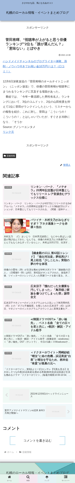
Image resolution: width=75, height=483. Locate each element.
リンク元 (8, 131)
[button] (68, 360)
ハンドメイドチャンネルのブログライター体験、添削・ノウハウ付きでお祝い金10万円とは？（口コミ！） (35, 66)
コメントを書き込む (37, 440)
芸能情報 (11, 156)
